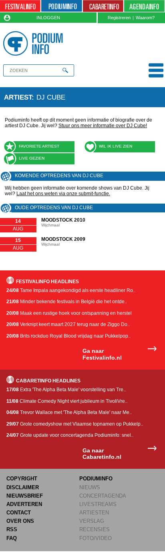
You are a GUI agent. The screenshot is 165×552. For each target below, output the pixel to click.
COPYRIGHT (21, 479)
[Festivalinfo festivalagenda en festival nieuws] (20, 6)
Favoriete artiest (39, 146)
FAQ (11, 538)
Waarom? (145, 17)
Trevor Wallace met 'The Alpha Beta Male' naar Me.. (69, 412)
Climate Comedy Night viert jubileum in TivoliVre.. (66, 401)
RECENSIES (94, 529)
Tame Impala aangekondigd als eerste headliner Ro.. (70, 290)
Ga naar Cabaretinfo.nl (101, 454)
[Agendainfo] (144, 6)
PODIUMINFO (96, 479)
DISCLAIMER (22, 487)
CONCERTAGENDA (102, 496)
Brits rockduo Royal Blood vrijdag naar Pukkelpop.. (68, 336)
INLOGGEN (48, 17)
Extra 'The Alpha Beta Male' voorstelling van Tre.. (66, 389)
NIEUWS (89, 487)
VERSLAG (91, 521)
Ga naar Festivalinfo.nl (102, 354)
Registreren (119, 17)
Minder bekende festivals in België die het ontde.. (66, 301)
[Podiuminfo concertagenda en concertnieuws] (61, 6)
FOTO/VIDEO (95, 538)
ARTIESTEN (94, 513)
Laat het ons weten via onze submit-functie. (63, 193)
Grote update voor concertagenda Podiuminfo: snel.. (69, 435)
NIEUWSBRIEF (24, 496)
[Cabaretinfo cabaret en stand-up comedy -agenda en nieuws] (103, 6)
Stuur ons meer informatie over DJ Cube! (102, 125)
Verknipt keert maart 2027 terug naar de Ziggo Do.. (68, 324)
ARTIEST (18, 97)
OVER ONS (20, 521)
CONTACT (18, 513)
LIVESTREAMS (98, 504)
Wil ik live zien (115, 146)
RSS (11, 529)
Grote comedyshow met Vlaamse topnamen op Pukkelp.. (74, 424)
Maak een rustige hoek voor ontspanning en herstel (69, 313)
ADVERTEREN (24, 504)
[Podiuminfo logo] (34, 43)
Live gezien (31, 158)
